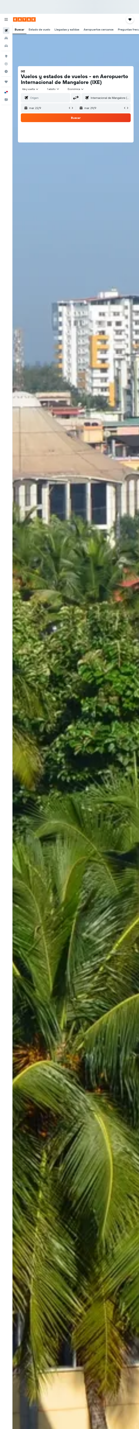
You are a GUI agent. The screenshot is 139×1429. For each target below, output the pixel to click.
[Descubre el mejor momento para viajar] (6, 71)
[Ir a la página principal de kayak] (24, 19)
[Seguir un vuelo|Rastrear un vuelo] (6, 63)
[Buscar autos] (6, 45)
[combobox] (75, 89)
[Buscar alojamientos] (6, 38)
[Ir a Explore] (6, 56)
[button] (6, 19)
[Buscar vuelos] (6, 30)
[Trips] (6, 81)
